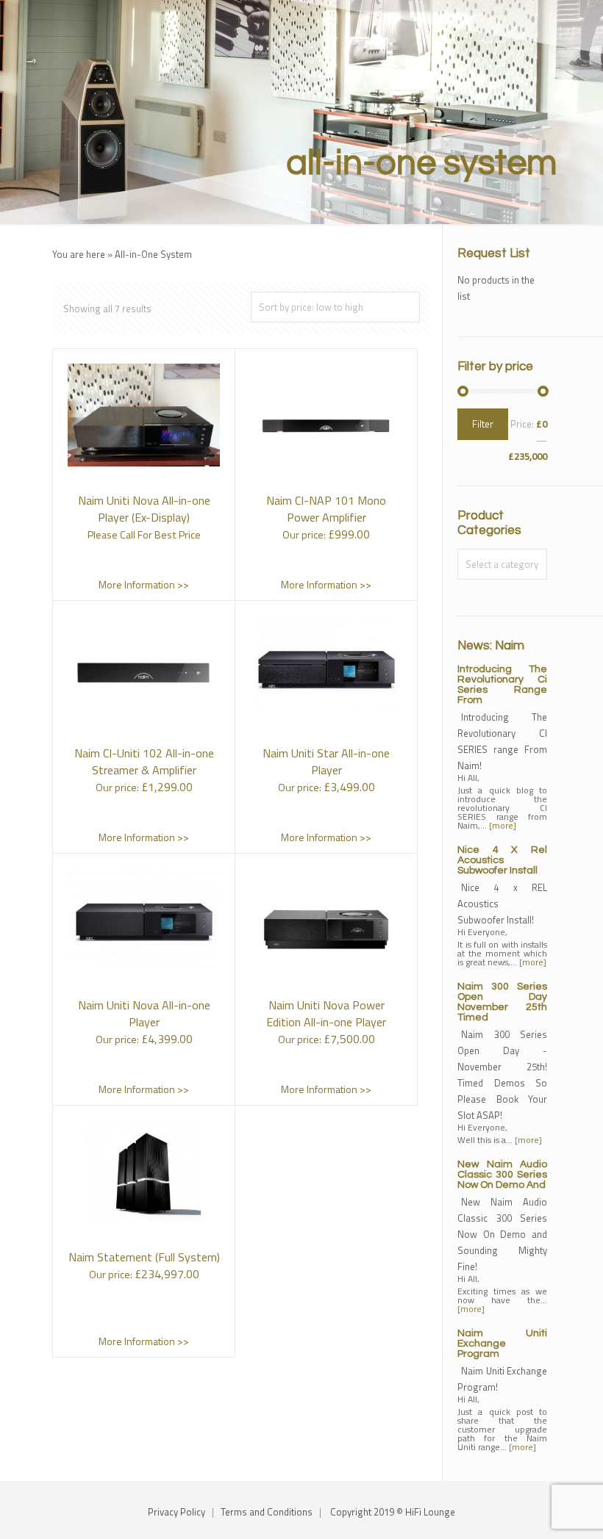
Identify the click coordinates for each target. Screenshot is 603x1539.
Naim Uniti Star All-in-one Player (326, 761)
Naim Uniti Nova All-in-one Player (144, 1013)
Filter (482, 424)
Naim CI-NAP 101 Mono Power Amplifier (326, 508)
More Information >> (144, 584)
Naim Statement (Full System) (144, 1257)
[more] (502, 825)
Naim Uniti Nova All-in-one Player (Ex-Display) (144, 508)
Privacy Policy (176, 1511)
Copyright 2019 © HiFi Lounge (392, 1511)
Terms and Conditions (267, 1511)
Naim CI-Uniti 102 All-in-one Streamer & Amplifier (144, 761)
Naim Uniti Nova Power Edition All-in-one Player (326, 1013)
